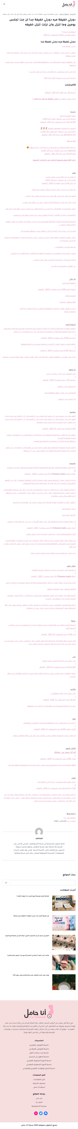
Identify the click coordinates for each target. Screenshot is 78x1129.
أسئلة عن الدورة (69, 32)
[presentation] (64, 903)
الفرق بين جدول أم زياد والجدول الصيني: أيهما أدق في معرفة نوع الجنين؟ (27, 936)
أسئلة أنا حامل (64, 14)
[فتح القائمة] (4, 4)
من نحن (39, 1099)
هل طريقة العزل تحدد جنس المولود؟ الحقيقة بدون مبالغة (31, 916)
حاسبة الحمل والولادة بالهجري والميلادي (39, 1069)
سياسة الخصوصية (39, 1106)
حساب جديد (71, 821)
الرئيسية (73, 14)
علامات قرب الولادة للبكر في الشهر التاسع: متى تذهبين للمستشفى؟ (28, 955)
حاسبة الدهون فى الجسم (39, 1057)
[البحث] (6, 882)
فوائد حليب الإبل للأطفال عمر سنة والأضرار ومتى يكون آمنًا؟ (31, 975)
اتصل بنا (39, 1102)
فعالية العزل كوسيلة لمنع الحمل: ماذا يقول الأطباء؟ (33, 896)
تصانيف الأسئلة (39, 1084)
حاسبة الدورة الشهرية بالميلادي (39, 1065)
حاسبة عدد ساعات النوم (39, 1053)
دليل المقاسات (39, 1080)
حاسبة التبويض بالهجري (39, 1045)
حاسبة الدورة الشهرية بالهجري (39, 1061)
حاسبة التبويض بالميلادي (39, 1049)
